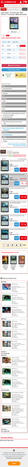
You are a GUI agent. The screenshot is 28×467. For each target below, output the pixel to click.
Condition (4, 42)
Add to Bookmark (15, 65)
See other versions (14, 69)
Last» (24, 245)
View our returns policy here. (19, 145)
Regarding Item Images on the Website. (17, 144)
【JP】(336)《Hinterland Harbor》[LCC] (16, 174)
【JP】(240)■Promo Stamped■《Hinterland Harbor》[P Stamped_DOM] (17, 203)
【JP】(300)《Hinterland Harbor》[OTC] (17, 188)
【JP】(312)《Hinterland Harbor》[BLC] (16, 215)
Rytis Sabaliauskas (7, 134)
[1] (17, 46)
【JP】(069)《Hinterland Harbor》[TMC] (17, 229)
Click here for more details (14, 458)
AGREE (14, 463)
